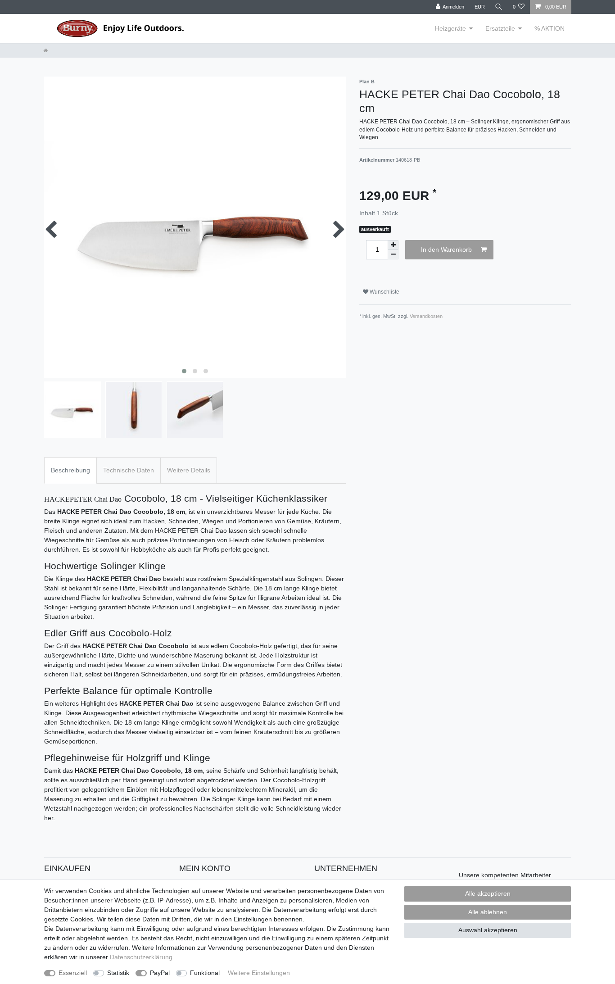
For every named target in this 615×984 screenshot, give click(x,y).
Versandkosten (426, 316)
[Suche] (499, 7)
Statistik (118, 972)
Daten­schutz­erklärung (141, 957)
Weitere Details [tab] (188, 470)
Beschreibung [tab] (70, 470)
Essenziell (73, 972)
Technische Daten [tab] (128, 470)
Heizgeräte (450, 28)
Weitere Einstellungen (259, 972)
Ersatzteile (500, 28)
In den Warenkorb (446, 249)
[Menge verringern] (393, 254)
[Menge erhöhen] (393, 245)
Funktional (205, 972)
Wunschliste (383, 292)
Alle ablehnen (487, 912)
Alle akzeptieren (488, 893)
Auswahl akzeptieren (487, 930)
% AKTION (549, 28)
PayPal (160, 972)
